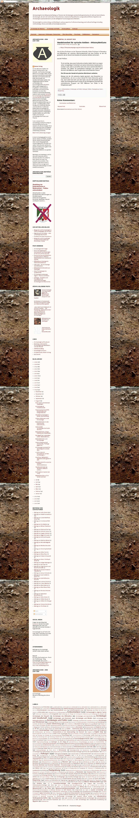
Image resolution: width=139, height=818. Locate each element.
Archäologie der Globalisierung (83, 714)
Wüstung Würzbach (55, 790)
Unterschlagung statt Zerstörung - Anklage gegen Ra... (42, 444)
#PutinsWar (46, 707)
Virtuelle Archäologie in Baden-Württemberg (42, 415)
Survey (90, 778)
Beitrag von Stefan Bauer (41, 599)
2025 (35, 364)
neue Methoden (56, 798)
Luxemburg (86, 758)
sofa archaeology (80, 799)
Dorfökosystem (39, 732)
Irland (103, 746)
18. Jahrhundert (83, 707)
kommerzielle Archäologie (64, 796)
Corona (56, 728)
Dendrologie (35, 730)
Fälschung (90, 740)
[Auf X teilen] (62, 95)
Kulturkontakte (75, 753)
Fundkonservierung (81, 740)
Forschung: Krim (43, 736)
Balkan (66, 724)
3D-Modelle (37, 708)
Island (34, 748)
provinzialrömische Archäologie (84, 798)
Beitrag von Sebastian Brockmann (40, 594)
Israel (39, 748)
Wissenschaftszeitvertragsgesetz (40, 790)
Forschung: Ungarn (69, 736)
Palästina (69, 766)
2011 (35, 501)
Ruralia (42, 773)
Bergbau (44, 725)
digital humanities (45, 793)
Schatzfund (37, 775)
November (39, 394)
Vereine (59, 785)
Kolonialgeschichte (74, 750)
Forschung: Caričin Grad (91, 735)
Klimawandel (62, 750)
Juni (37, 482)
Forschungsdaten (43, 738)
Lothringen (71, 758)
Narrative (35, 763)
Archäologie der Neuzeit (41, 716)
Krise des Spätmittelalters (91, 751)
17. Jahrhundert (74, 707)
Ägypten (35, 801)
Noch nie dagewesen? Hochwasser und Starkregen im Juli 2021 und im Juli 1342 (42, 252)
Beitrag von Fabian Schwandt (42, 556)
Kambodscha (81, 748)
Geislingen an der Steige (58, 742)
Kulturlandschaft (86, 753)
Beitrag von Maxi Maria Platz (42, 587)
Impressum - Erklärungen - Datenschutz (49, 34)
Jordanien (62, 748)
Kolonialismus (86, 750)
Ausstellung (100, 722)
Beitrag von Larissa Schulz (41, 581)
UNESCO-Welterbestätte (92, 782)
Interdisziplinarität (66, 746)
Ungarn (90, 783)
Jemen (56, 748)
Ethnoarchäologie (74, 733)
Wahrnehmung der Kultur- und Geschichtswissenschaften (61, 786)
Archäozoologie (65, 722)
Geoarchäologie (83, 742)
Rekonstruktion (96, 770)
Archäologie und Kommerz (62, 718)
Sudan (85, 778)
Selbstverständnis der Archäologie (96, 775)
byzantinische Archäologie (90, 791)
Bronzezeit (79, 727)
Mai (37, 484)
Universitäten (100, 783)
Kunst (34, 755)
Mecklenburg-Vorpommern (51, 760)
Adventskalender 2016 (43, 710)
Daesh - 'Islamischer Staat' (75, 728)
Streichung (58, 778)
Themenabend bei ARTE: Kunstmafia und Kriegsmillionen (42, 411)
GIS (96, 740)
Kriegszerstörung (57, 751)
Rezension (79, 772)
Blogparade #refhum (39, 727)
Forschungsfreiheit (54, 738)
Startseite (33, 34)
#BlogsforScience (37, 707)
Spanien (84, 776)
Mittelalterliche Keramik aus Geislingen (46, 320)
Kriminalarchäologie (75, 751)
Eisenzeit (81, 732)
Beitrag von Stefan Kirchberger (42, 601)
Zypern (87, 790)
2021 (35, 373)
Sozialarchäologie (73, 776)
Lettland (45, 758)
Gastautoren (95, 34)
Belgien (103, 724)
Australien (35, 724)
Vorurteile (102, 785)
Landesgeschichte (99, 755)
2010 (35, 503)
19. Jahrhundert (93, 707)
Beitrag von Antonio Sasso (41, 531)
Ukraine (39, 783)
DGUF (63, 728)
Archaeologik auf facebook (41, 342)
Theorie (97, 780)
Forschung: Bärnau (77, 735)
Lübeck (91, 758)
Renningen (54, 772)
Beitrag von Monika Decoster (42, 545)
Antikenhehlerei (66, 89)
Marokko (35, 760)
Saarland (57, 773)
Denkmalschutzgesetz (60, 730)
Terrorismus (83, 780)
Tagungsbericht (72, 780)
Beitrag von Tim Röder (40, 606)
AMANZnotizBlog (39, 348)
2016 (35, 385)
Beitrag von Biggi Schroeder (42, 535)
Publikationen (86, 34)
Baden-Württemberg (54, 724)
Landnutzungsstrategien (40, 757)
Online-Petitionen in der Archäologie (42, 419)
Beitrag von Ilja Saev (40, 564)
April (37, 486)
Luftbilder (78, 758)
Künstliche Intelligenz (64, 755)
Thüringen (103, 780)
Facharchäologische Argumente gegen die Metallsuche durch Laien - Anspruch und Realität (42, 294)
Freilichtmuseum (51, 740)
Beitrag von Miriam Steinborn (42, 526)
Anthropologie (61, 712)
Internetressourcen (80, 746)
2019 (35, 378)
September (39, 398)
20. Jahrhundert (102, 707)
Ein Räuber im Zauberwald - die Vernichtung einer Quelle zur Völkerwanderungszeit (42, 303)
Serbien (35, 776)
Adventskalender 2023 (60, 710)
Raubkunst (68, 770)
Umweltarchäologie (59, 783)
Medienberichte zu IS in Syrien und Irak (42, 476)
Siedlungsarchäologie (44, 776)
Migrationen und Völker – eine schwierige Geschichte (42, 234)
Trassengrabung (49, 781)
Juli (36, 480)
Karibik (93, 748)
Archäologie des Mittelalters (62, 716)
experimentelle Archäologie (40, 794)
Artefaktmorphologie (81, 722)
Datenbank (89, 728)
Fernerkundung (55, 735)
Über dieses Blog (67, 34)
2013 (35, 496)
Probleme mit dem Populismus (42, 236)
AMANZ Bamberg (56, 708)
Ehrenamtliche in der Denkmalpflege (64, 732)
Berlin (49, 725)
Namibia (103, 762)
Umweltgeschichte (77, 783)
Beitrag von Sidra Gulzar (41, 597)
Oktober (38, 396)
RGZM (46, 84)
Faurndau (40, 735)
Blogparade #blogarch (101, 725)
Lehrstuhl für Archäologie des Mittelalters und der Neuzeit (42, 96)
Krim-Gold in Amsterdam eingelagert (42, 403)
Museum (65, 762)
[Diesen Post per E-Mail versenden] (59, 95)
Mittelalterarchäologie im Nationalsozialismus (41, 262)
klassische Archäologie (47, 796)
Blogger (79, 805)
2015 (35, 387)
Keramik (103, 748)
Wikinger (89, 786)
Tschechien (57, 781)
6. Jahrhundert (45, 708)
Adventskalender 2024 (76, 710)
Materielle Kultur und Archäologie (41, 439)
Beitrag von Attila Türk (40, 552)
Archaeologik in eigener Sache (96, 712)
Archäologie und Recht (78, 720)
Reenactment (87, 770)
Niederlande (91, 763)
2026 (35, 362)
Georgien (92, 742)
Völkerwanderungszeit (38, 786)
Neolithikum (76, 763)
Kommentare (39, 614)
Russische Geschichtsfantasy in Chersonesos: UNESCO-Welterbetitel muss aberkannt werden (42, 257)
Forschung (77, 34)
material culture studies (84, 796)
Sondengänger (61, 776)
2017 (35, 382)
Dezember (38, 391)
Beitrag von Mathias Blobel (41, 540)
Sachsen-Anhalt (73, 773)
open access (68, 798)
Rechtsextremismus (77, 770)
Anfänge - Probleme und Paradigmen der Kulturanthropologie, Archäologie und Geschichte (42, 279)
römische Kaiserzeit (52, 799)
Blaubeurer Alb (89, 725)
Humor (36, 746)
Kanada (88, 748)
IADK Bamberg (44, 746)
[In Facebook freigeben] (64, 95)
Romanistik (102, 772)
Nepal (84, 763)
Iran (97, 746)
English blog (98, 732)
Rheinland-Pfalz (91, 772)
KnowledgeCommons (40, 350)
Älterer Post (102, 106)
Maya (40, 760)
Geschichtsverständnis (49, 743)
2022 (35, 371)
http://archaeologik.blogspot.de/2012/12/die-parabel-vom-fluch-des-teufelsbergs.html (42, 664)
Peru (105, 766)
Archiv (37, 714)
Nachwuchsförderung (84, 762)
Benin (38, 725)
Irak (91, 746)
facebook (35, 624)
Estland (45, 733)
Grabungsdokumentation (100, 743)
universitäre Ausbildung (97, 799)
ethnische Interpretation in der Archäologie (77, 793)
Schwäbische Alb (81, 775)
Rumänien (35, 773)
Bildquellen (80, 725)
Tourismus (40, 781)
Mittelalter (35, 762)
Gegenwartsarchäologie (42, 742)
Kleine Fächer (52, 750)
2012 (35, 498)
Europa (82, 733)
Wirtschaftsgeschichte (99, 786)
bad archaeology (75, 791)
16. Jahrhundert (65, 707)
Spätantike (35, 778)
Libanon (51, 758)
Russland (49, 773)
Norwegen (79, 765)
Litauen (65, 758)
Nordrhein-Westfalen (39, 765)
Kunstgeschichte (44, 755)
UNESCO (80, 781)
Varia (52, 785)
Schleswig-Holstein (47, 775)
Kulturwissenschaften (99, 753)
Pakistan (45, 766)
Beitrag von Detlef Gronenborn (42, 514)
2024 (35, 366)
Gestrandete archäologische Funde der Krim (42, 428)
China (40, 728)
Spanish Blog (91, 776)
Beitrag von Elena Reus (40, 554)
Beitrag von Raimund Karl (41, 529)
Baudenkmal (78, 724)
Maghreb (97, 758)
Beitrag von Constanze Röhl (42, 521)
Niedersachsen (100, 763)
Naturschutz (55, 763)
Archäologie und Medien (84, 718)
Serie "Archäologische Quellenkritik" (40, 272)
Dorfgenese (103, 730)
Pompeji (50, 768)
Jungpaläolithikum (71, 748)
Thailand (91, 780)
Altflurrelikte (41, 712)
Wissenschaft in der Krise (42, 788)
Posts (36, 611)
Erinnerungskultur (37, 733)
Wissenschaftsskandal (98, 788)
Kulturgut (74, 28)
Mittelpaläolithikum (46, 762)
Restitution (71, 772)
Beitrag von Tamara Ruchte (42, 604)
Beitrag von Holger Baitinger (42, 562)
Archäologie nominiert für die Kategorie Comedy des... (42, 449)
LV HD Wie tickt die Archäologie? (83, 755)
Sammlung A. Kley (85, 773)
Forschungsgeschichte (81, 738)
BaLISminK (37, 354)
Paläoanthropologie (60, 766)
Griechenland (37, 745)
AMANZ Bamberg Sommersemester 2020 (76, 708)
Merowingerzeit (79, 760)
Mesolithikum (88, 760)
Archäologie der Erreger (40, 248)
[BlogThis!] (61, 95)
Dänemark (48, 732)
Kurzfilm (53, 755)
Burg (105, 727)
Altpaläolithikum (52, 712)
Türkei (69, 781)
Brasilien (63, 727)
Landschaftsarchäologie (57, 757)
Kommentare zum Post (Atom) (73, 109)
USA (105, 782)
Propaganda (82, 768)
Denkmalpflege (66, 28)
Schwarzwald (58, 775)
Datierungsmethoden (99, 728)
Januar (38, 493)
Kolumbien (95, 750)
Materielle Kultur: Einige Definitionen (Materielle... (43, 432)
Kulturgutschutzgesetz (61, 753)
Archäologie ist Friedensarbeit (40, 407)
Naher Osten (95, 762)
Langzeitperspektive (71, 757)
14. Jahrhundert (56, 707)
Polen (44, 768)
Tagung (63, 780)
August (38, 401)
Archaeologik (46, 8)
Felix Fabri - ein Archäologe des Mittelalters (42, 265)
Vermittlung (66, 785)
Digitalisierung (82, 730)
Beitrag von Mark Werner (41, 585)
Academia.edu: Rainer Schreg (42, 352)
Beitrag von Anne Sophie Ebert (42, 549)
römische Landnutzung (67, 799)
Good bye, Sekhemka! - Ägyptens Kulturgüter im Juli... (43, 459)
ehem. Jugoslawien (58, 793)
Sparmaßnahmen (101, 776)
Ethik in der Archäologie (60, 733)
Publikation (90, 768)
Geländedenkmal (73, 742)
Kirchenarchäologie (41, 750)
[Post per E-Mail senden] (78, 44)
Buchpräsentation (89, 727)
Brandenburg (55, 727)
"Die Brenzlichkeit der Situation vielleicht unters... (41, 469)
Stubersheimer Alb (68, 778)
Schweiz (72, 775)
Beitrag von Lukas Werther (41, 583)
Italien (45, 748)
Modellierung (56, 762)
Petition (90, 89)
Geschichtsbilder (100, 742)
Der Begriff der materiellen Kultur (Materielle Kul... (42, 436)
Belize (34, 725)
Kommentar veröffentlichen (67, 103)
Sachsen (63, 773)
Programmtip (73, 768)
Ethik (50, 733)
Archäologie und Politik (53, 28)
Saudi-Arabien (103, 773)
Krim (65, 751)
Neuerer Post (61, 106)
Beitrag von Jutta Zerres (41, 512)
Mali (104, 758)
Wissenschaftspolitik (85, 788)
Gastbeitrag (102, 740)
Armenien (73, 722)
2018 (35, 380)
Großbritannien (47, 745)
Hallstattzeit (64, 745)
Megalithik (70, 760)
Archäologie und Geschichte (84, 716)
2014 (35, 389)
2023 (35, 369)
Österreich (44, 801)
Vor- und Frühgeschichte (91, 785)
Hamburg (71, 745)
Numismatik (87, 765)
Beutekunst (73, 725)
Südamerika (54, 780)
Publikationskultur (99, 768)
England (90, 732)
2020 (35, 376)
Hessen (77, 745)
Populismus (58, 768)
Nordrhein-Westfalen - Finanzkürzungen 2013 (61, 765)
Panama (75, 766)
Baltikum (71, 724)
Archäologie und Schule (91, 720)
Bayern (96, 724)
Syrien (96, 778)
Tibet (35, 781)
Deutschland (73, 730)
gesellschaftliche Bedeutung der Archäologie (72, 794)
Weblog (82, 786)
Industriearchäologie (55, 746)
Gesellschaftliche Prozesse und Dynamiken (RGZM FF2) (75, 743)
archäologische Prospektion (41, 791)
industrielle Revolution (94, 794)
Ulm (49, 783)
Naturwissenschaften (65, 763)
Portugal (66, 768)
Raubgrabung (95, 89)
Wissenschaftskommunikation (65, 788)
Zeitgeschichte (78, 790)
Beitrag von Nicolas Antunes (42, 590)
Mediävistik (63, 760)
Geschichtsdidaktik (37, 743)
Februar (38, 491)
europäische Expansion (98, 793)
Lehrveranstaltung (89, 757)
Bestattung (66, 725)
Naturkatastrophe (45, 763)
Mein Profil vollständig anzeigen (42, 132)
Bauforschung (88, 724)
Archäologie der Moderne (38, 28)
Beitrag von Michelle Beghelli (42, 542)
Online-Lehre (95, 765)
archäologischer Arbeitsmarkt (59, 791)
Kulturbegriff (36, 753)
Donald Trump (93, 730)
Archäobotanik (44, 714)
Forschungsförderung (66, 738)
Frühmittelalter (60, 740)
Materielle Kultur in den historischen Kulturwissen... (42, 423)
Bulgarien (98, 727)
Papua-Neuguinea (85, 766)
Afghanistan (90, 710)
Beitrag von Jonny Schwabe (42, 573)
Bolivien (48, 727)
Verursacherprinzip (77, 785)
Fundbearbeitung (70, 740)
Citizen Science (48, 728)
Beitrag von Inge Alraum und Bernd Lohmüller (42, 567)
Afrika (96, 710)
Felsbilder (47, 735)
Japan (51, 748)
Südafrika (46, 780)
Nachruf (74, 762)
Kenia (98, 748)
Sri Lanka (42, 778)
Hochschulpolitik (102, 745)
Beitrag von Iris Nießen (40, 524)
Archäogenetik (54, 714)
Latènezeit (79, 757)
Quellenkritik (36, 770)
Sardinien (96, 773)
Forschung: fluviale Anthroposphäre (84, 736)
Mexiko (95, 760)
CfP (35, 728)
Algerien (34, 712)
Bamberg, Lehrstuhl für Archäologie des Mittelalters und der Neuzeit (42, 345)
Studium (79, 778)
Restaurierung (62, 772)
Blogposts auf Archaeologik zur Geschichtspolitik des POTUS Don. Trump (42, 240)
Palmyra (51, 766)
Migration (102, 760)
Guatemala (56, 745)
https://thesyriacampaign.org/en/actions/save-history (77, 47)
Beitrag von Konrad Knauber (42, 537)
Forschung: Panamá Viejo (55, 736)
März (37, 489)
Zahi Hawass (67, 790)
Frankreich (41, 740)
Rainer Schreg (38, 66)
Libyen (58, 758)
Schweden (65, 775)
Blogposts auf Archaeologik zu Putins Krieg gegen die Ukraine (42, 230)
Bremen (68, 727)
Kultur (103, 751)
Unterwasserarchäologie (40, 785)
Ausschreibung (91, 722)
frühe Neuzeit (52, 794)
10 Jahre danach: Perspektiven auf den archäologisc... (42, 454)
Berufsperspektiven (57, 725)
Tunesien (63, 781)
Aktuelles (103, 710)
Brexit (73, 727)
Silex (52, 776)
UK (74, 781)
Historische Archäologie (88, 745)
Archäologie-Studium (53, 722)
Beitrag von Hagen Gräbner (42, 533)
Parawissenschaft (96, 766)
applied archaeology (97, 790)
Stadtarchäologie (50, 778)
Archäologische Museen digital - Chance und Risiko (41, 275)
